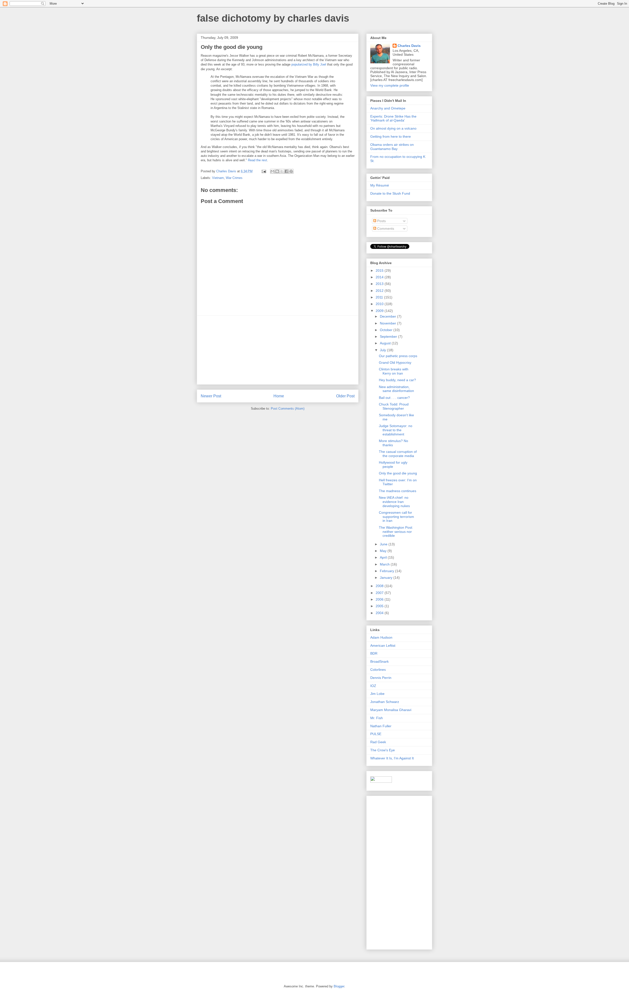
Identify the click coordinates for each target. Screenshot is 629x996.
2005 (380, 606)
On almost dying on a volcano (393, 128)
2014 (380, 277)
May (383, 551)
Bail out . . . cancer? (394, 398)
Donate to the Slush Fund (390, 193)
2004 (380, 613)
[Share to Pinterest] (291, 171)
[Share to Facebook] (286, 171)
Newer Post (211, 396)
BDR (373, 653)
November (388, 323)
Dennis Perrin (380, 678)
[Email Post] (263, 171)
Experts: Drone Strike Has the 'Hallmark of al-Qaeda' (393, 118)
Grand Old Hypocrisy (395, 362)
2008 (380, 586)
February (387, 571)
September (389, 336)
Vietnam (218, 178)
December (388, 316)
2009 (380, 311)
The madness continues (397, 491)
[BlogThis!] (277, 171)
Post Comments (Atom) (287, 408)
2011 (380, 297)
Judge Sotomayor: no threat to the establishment (395, 430)
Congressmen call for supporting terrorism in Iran (396, 517)
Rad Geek (378, 742)
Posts (381, 221)
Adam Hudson (381, 637)
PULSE (375, 734)
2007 (380, 593)
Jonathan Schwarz (384, 702)
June (384, 544)
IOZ (373, 686)
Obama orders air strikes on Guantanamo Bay (392, 147)
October (386, 330)
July (383, 350)
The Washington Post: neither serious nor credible (396, 531)
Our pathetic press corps (398, 356)
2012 (380, 291)
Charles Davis (409, 46)
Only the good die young (398, 473)
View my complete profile (389, 85)
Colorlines (378, 670)
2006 (380, 599)
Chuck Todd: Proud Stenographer (394, 406)
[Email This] (272, 171)
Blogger (339, 986)
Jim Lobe (377, 694)
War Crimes (234, 178)
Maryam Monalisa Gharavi (390, 710)
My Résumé (379, 185)
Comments (385, 228)
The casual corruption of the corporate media (398, 454)
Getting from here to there (390, 136)
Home (278, 396)
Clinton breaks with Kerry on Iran (393, 371)
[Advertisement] (277, 350)
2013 (380, 284)
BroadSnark (379, 661)
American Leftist (382, 645)
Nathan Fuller (380, 726)
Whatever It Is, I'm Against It (392, 758)
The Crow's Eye (382, 750)
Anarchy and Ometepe (387, 108)
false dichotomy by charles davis (273, 18)
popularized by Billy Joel (308, 64)
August (386, 343)
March (385, 564)
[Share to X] (281, 171)
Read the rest (257, 160)
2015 (380, 270)
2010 (380, 304)
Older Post (345, 396)
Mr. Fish (376, 718)
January (386, 577)
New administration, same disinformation (396, 389)
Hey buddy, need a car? (397, 380)
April (384, 557)
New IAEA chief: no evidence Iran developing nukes (394, 502)
